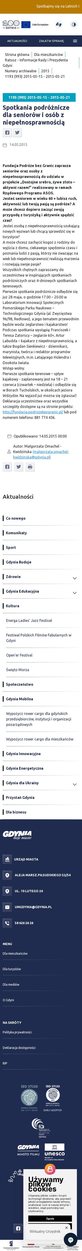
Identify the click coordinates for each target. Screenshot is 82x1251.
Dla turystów (12, 969)
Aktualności (17, 40)
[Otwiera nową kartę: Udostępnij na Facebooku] (7, 132)
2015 (45, 71)
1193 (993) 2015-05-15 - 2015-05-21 (35, 76)
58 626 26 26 (23, 923)
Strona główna (17, 54)
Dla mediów (11, 984)
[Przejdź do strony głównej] (11, 24)
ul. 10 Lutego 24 (28, 891)
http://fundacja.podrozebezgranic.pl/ (33, 412)
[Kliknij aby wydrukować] (30, 467)
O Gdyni (8, 1000)
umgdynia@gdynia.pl (33, 907)
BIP (5, 1063)
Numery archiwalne (20, 71)
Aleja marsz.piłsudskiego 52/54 (42, 875)
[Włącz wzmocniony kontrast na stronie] (74, 24)
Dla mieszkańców (48, 54)
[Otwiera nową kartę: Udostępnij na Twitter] (17, 132)
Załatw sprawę (51, 40)
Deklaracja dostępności (19, 1048)
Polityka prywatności (17, 1032)
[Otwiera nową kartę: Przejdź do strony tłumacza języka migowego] (59, 25)
